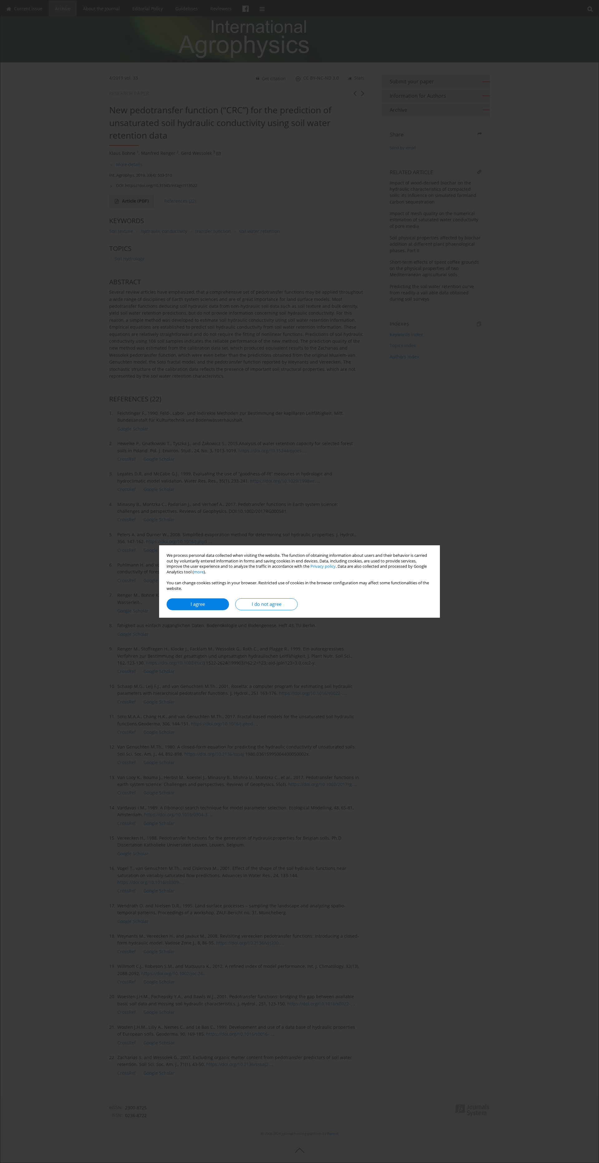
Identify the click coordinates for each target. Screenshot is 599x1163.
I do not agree (266, 604)
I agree (198, 604)
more (199, 572)
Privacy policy (323, 566)
